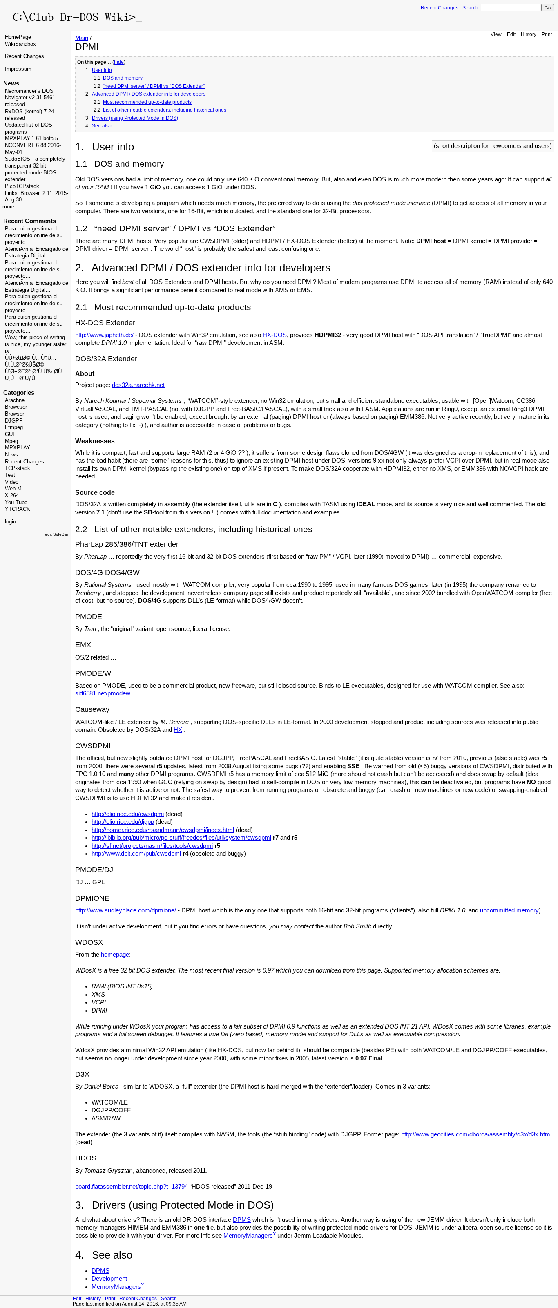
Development (109, 1278)
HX (178, 730)
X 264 (12, 496)
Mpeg (11, 441)
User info (102, 70)
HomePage (18, 37)
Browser (14, 414)
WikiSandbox (20, 44)
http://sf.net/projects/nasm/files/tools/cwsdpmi (152, 846)
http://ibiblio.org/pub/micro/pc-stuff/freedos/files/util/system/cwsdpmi (181, 837)
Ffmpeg (14, 427)
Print (547, 34)
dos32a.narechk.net (138, 385)
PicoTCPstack (22, 186)
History (528, 34)
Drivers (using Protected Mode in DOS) (135, 118)
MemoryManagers (248, 1235)
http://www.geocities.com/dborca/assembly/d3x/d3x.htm (475, 1134)
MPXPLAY (17, 448)
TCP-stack (17, 468)
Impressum (18, 69)
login (10, 522)
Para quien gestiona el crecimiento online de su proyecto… (33, 235)
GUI (9, 434)
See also (102, 126)
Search (470, 8)
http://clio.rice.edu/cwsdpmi (128, 814)
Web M (13, 489)
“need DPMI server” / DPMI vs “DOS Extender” (154, 86)
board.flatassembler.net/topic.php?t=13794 (131, 1186)
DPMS (242, 1219)
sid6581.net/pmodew (102, 693)
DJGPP (14, 421)
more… (11, 207)
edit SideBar (56, 534)
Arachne (15, 400)
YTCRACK (17, 509)
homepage (115, 954)
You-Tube (16, 502)
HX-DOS (275, 335)
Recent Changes (439, 8)
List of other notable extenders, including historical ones (164, 110)
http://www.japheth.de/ (104, 335)
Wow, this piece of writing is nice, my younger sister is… (35, 344)
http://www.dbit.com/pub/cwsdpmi (136, 853)
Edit (511, 34)
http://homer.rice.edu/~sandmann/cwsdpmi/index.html (163, 830)
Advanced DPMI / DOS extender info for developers (148, 94)
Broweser (16, 407)
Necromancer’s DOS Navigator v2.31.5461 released (30, 97)
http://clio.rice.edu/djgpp (123, 821)
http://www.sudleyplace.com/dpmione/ (125, 910)
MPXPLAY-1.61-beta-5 (31, 138)
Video (11, 482)
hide (119, 62)
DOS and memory (123, 78)
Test (10, 475)
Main (81, 38)
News (11, 455)
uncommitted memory (509, 910)
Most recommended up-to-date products (147, 102)
